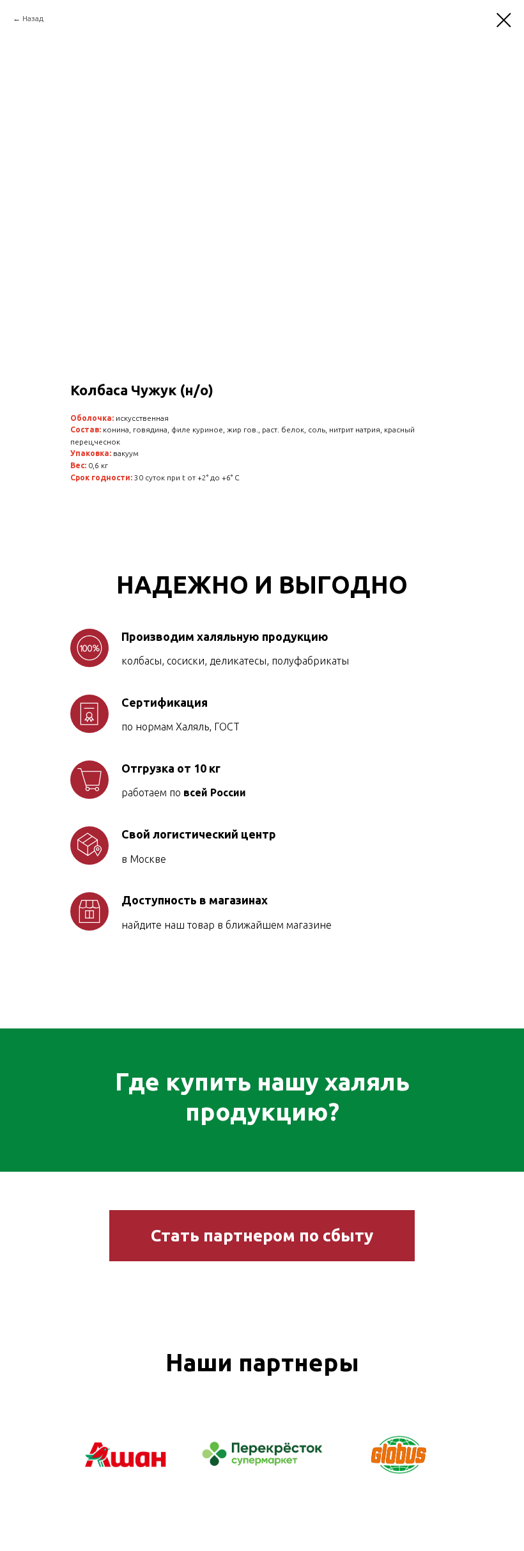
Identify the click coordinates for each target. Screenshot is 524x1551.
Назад (32, 18)
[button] (262, 1235)
